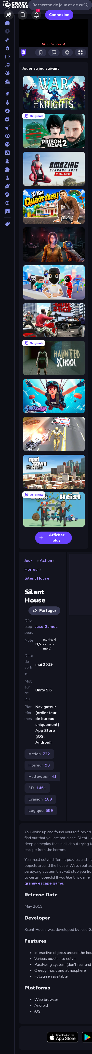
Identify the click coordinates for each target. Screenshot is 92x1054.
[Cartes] (7, 119)
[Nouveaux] (7, 39)
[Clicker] (7, 127)
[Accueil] (7, 23)
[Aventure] (7, 111)
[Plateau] (7, 161)
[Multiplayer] (7, 73)
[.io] (7, 144)
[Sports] (7, 186)
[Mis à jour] (7, 56)
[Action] (7, 94)
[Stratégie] (7, 194)
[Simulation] (7, 178)
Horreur (32, 569)
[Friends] (9, 15)
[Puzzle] (7, 169)
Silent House (37, 578)
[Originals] (7, 65)
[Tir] (7, 203)
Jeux (29, 560)
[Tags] (7, 224)
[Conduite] (7, 136)
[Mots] (7, 153)
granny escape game (44, 883)
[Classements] (7, 81)
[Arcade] (7, 102)
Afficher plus (57, 537)
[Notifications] (36, 15)
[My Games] (22, 15)
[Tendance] (7, 48)
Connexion (59, 14)
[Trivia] (7, 211)
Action (46, 560)
